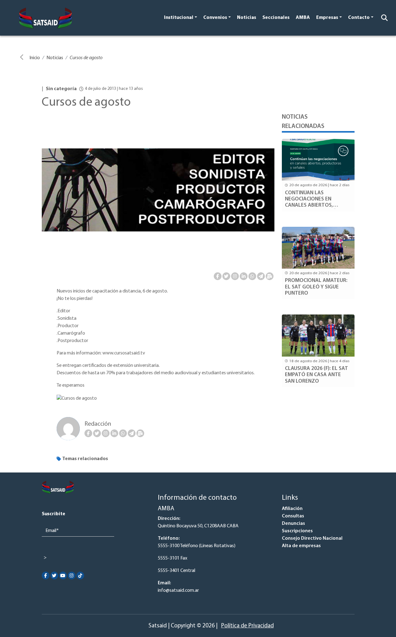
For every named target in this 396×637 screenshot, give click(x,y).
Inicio (34, 57)
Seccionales (276, 17)
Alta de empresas (301, 545)
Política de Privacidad (247, 626)
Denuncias (293, 523)
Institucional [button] (178, 17)
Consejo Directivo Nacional (312, 538)
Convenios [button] (215, 17)
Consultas (293, 516)
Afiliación (292, 508)
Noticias (246, 17)
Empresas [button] (327, 17)
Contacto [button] (359, 17)
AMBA (303, 17)
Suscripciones (297, 531)
